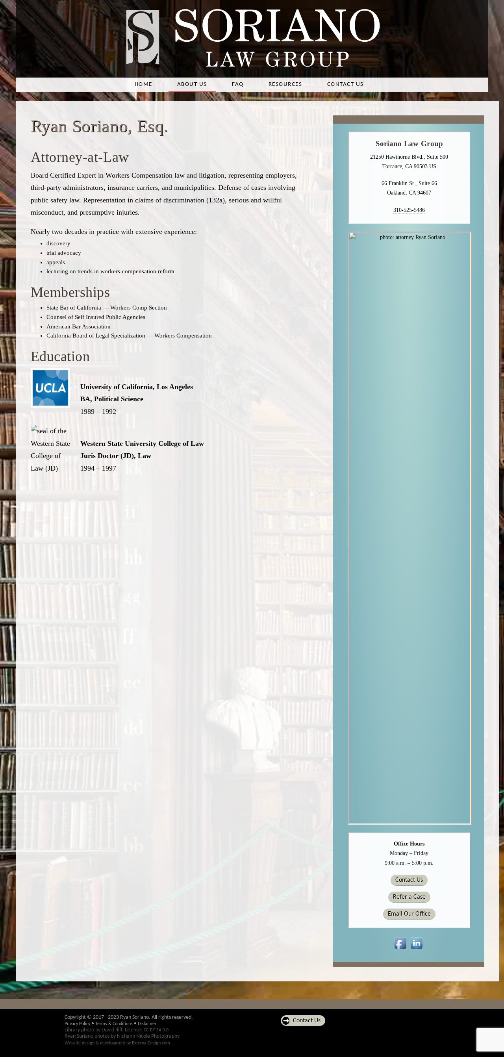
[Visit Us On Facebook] (400, 949)
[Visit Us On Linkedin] (416, 949)
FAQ (237, 84)
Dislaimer (147, 1024)
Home (143, 84)
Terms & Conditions (114, 1024)
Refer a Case (409, 897)
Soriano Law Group (409, 143)
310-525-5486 (409, 210)
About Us (192, 84)
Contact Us (345, 84)
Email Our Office (409, 914)
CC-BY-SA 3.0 (156, 1030)
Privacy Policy (77, 1024)
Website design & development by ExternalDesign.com (117, 1043)
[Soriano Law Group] (252, 67)
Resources (285, 84)
